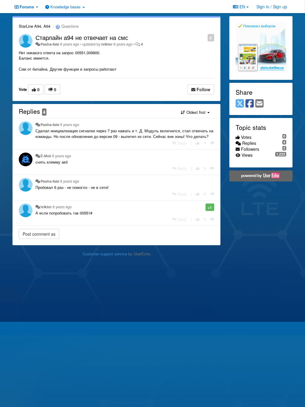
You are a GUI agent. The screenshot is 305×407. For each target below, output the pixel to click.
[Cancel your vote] (204, 143)
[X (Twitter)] (240, 104)
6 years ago (69, 124)
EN (242, 7)
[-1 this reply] (212, 143)
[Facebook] (249, 104)
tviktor (107, 44)
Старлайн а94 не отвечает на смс (81, 37)
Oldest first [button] (196, 112)
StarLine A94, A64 (34, 26)
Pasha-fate (50, 44)
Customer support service (105, 254)
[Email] (259, 104)
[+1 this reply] (198, 143)
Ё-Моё (46, 156)
